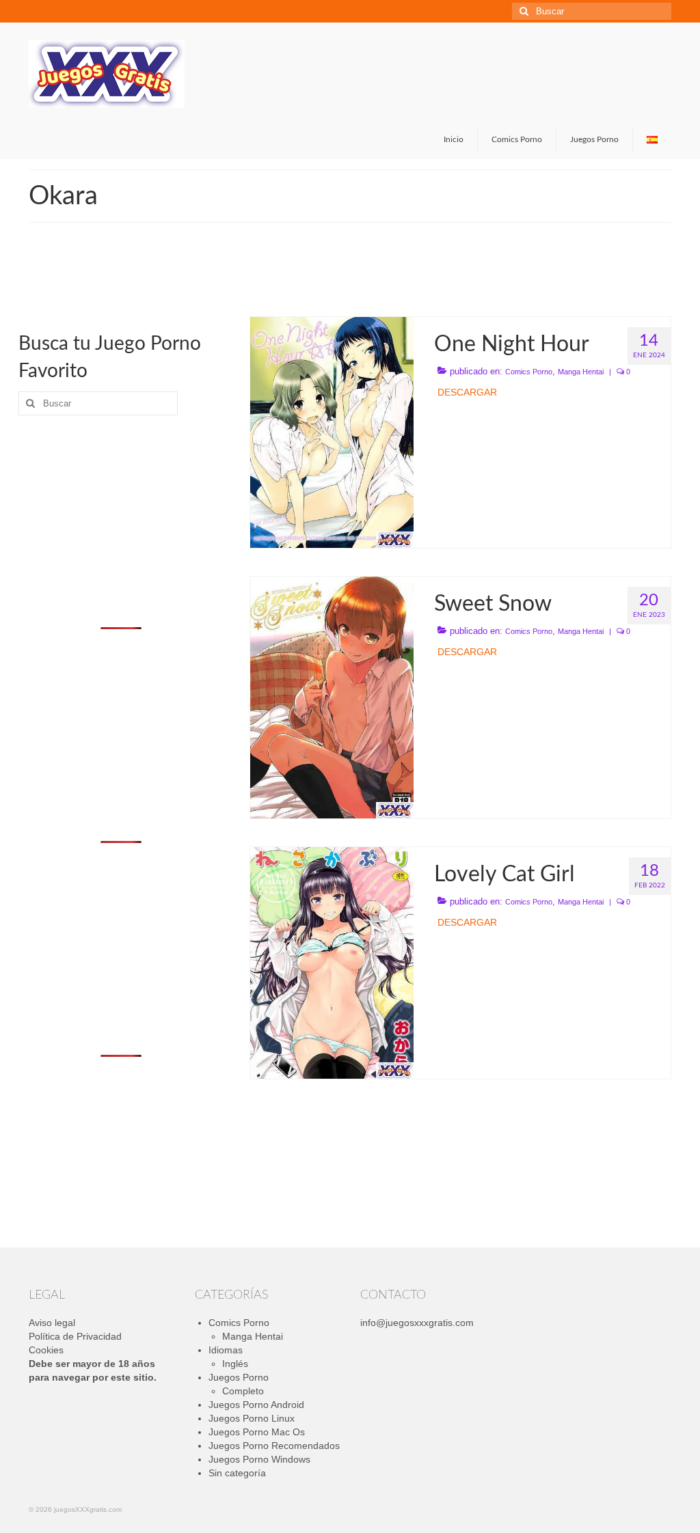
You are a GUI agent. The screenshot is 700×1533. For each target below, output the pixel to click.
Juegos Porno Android (256, 1404)
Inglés (235, 1363)
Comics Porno (528, 372)
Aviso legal (52, 1322)
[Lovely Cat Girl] (332, 961)
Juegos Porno (238, 1377)
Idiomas (225, 1349)
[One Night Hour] (332, 431)
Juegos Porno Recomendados (274, 1445)
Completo (243, 1390)
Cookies (46, 1349)
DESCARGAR (467, 392)
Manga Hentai (581, 372)
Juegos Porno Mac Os (256, 1431)
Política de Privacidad (75, 1336)
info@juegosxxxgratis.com (417, 1322)
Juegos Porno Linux (251, 1418)
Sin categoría (237, 1472)
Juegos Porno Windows (259, 1459)
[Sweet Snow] (332, 696)
